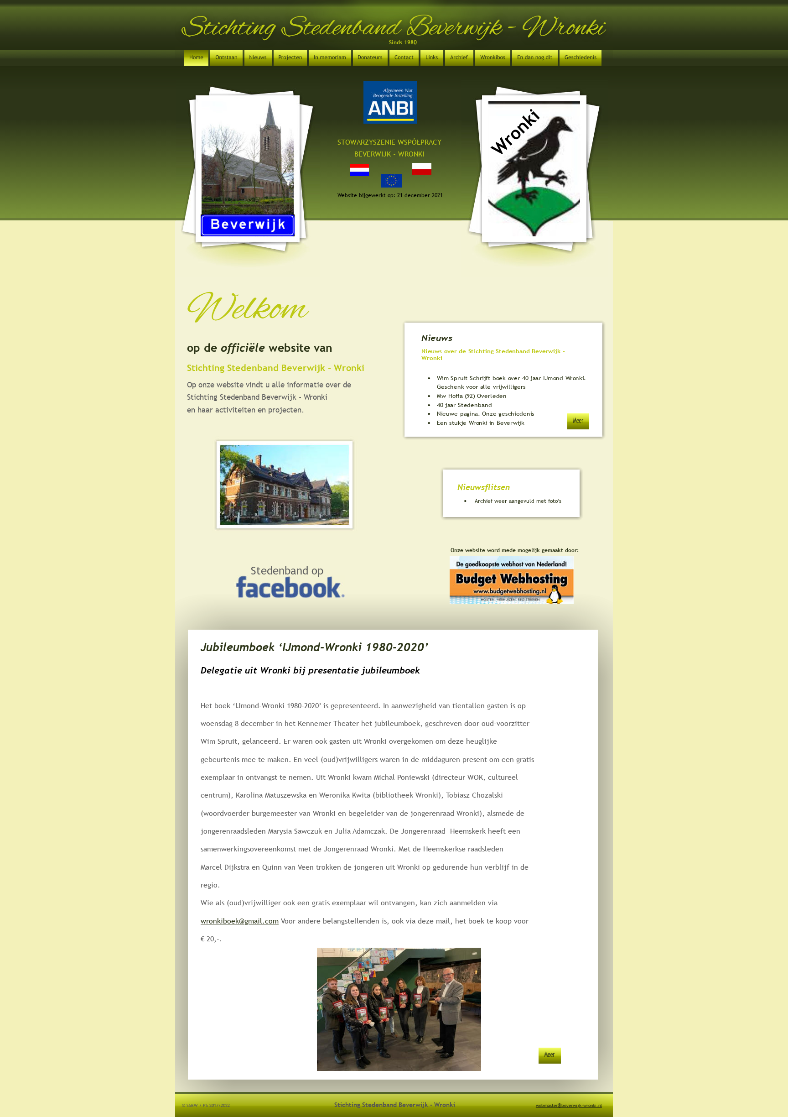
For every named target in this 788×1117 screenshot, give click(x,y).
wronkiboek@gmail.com (240, 921)
